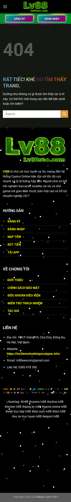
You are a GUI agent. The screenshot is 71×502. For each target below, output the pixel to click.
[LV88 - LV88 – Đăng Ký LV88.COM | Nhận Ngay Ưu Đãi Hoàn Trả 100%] (36, 6)
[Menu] (5, 6)
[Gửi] (64, 114)
